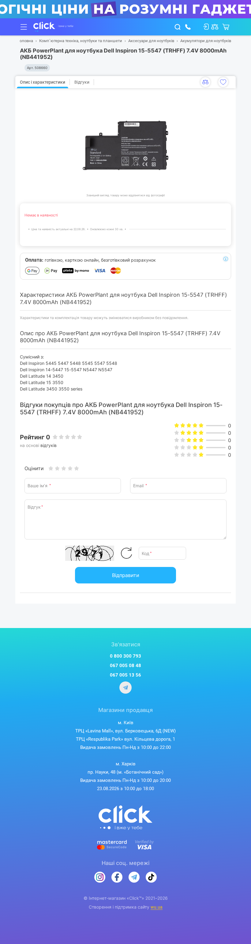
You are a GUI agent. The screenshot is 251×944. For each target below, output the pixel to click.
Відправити (125, 575)
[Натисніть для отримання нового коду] (126, 553)
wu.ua (157, 907)
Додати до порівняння (205, 82)
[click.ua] (53, 27)
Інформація (225, 259)
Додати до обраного (223, 82)
